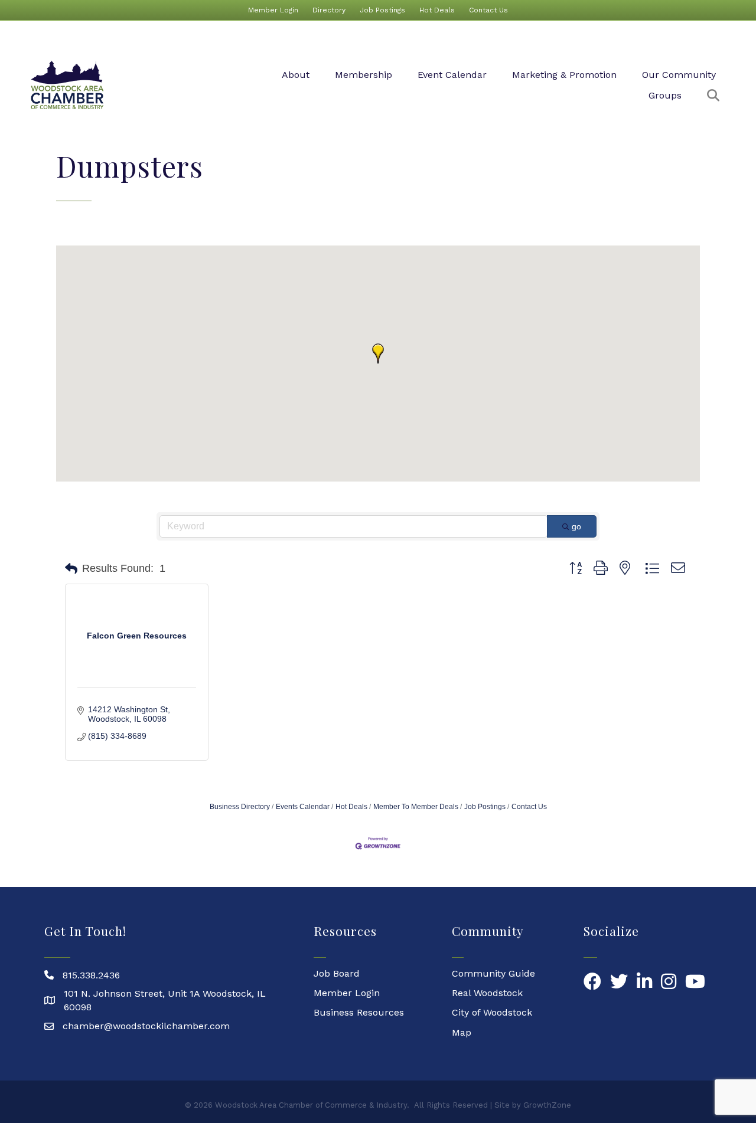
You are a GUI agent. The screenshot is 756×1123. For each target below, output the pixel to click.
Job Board (337, 973)
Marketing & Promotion (564, 74)
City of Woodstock (492, 1012)
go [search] (576, 526)
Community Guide (493, 973)
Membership (363, 74)
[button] (378, 353)
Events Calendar (303, 807)
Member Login (273, 10)
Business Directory (240, 807)
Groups (665, 95)
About (295, 74)
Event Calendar (452, 74)
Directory (329, 10)
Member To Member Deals (415, 807)
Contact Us (488, 10)
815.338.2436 (91, 975)
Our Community (679, 74)
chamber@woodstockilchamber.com (146, 1026)
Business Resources (359, 1012)
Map (461, 1032)
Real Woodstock (487, 992)
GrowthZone (547, 1105)
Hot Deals (437, 10)
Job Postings (382, 10)
